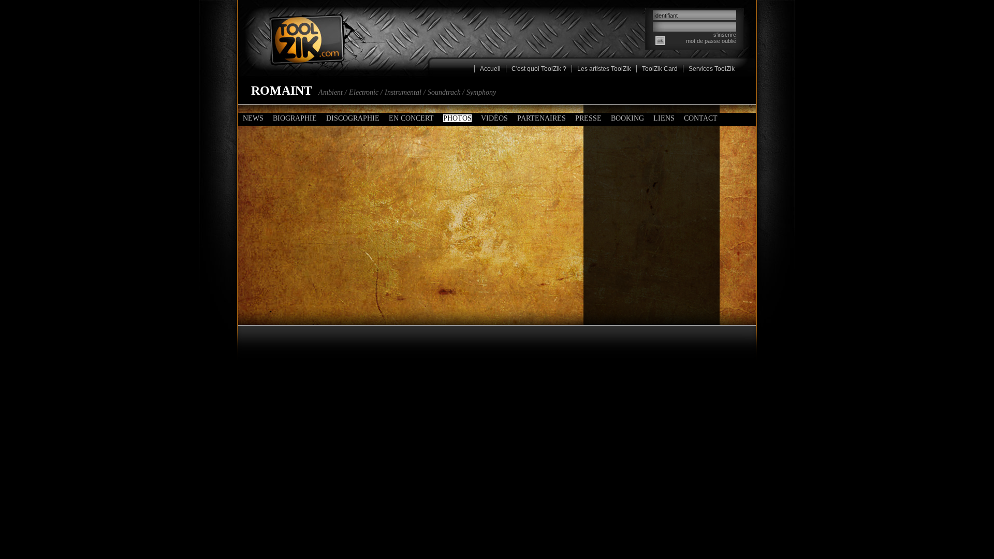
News (253, 118)
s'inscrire (724, 35)
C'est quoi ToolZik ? (538, 68)
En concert (411, 118)
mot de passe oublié (711, 41)
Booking (627, 118)
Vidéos (494, 118)
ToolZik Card (660, 68)
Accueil (490, 68)
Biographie (295, 118)
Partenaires (541, 118)
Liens (664, 118)
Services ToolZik (712, 68)
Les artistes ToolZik (604, 68)
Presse (588, 118)
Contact (701, 118)
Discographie (352, 118)
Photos (457, 118)
